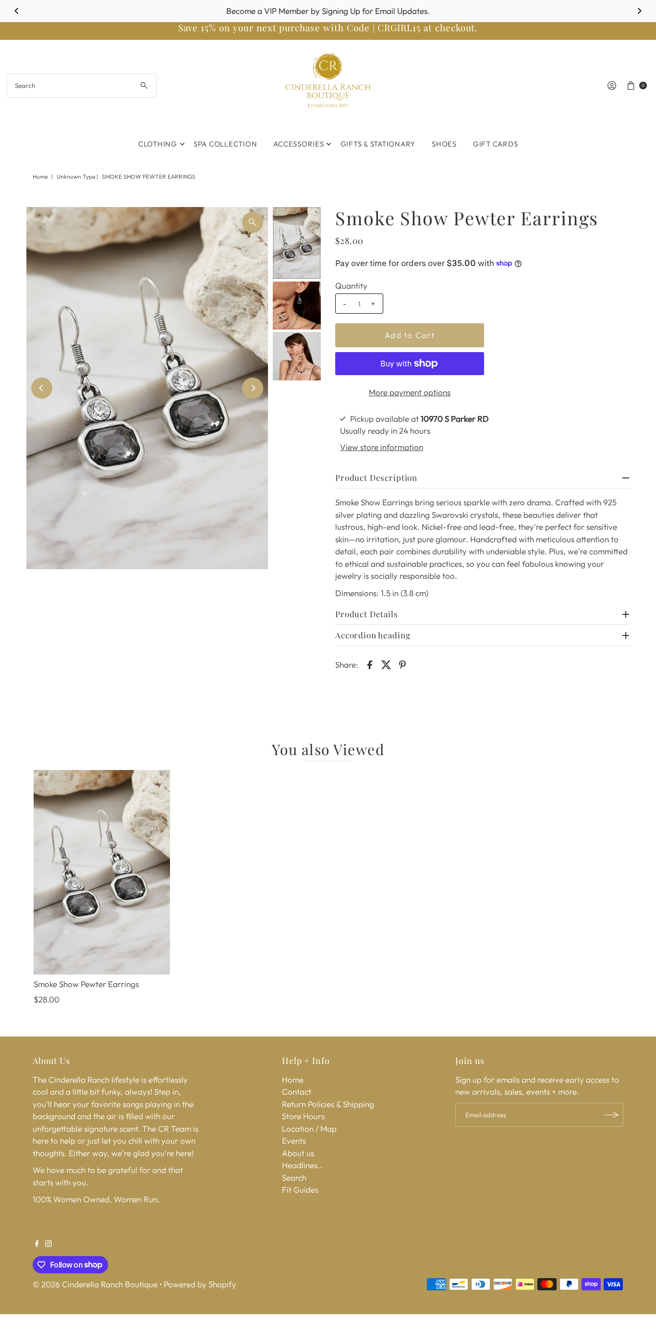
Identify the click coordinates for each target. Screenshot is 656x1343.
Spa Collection (225, 143)
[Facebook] (37, 1244)
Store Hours (303, 1116)
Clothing (157, 143)
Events (294, 1140)
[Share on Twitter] (386, 664)
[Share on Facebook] (370, 664)
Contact (296, 1092)
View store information (381, 447)
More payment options (409, 392)
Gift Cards (495, 143)
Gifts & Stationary (378, 143)
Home (40, 176)
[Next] (639, 11)
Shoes (444, 143)
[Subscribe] (611, 1115)
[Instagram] (48, 1244)
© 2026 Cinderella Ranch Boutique (95, 1284)
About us (298, 1153)
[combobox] (82, 85)
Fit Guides (300, 1189)
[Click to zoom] (252, 222)
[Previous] (16, 11)
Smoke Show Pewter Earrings (86, 984)
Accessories (298, 143)
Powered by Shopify (200, 1284)
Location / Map (309, 1128)
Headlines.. (302, 1165)
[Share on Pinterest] (402, 664)
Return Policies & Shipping (328, 1104)
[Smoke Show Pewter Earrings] (102, 872)
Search (294, 1177)
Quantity (351, 286)
